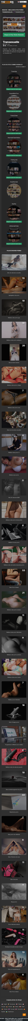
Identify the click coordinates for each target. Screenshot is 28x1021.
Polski (23, 1006)
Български (12, 1004)
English (5, 1004)
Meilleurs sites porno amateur (14, 609)
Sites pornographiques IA (14, 969)
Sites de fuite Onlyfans (14, 362)
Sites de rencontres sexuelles (14, 430)
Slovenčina (20, 1009)
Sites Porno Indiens (14, 991)
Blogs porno (14, 901)
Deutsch (10, 1006)
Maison (4, 10)
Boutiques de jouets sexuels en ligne (14, 946)
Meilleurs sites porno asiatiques (14, 340)
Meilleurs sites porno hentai (14, 677)
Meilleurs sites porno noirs (14, 407)
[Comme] (3, 45)
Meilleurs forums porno (14, 542)
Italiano (17, 1006)
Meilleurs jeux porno (14, 475)
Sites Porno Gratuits (14, 587)
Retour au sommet (20, 66)
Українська (11, 1011)
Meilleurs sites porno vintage (14, 385)
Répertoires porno (14, 812)
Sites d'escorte (14, 879)
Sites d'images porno (14, 722)
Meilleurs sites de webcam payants (14, 767)
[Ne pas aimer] (5, 45)
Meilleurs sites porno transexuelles (14, 520)
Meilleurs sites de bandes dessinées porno (14, 565)
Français (3, 1006)
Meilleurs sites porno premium (14, 654)
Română (6, 1009)
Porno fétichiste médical (14, 924)
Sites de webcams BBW (14, 497)
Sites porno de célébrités (14, 834)
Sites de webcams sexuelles (14, 272)
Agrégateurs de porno (14, 295)
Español (3, 1011)
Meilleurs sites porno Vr (14, 452)
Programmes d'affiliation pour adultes (14, 744)
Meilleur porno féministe (14, 699)
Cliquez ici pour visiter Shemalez (14, 35)
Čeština (20, 1004)
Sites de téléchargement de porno (14, 789)
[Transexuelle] (14, 23)
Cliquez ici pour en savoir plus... (14, 89)
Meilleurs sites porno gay (14, 317)
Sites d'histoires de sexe (14, 857)
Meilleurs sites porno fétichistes (14, 632)
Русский (13, 1009)
